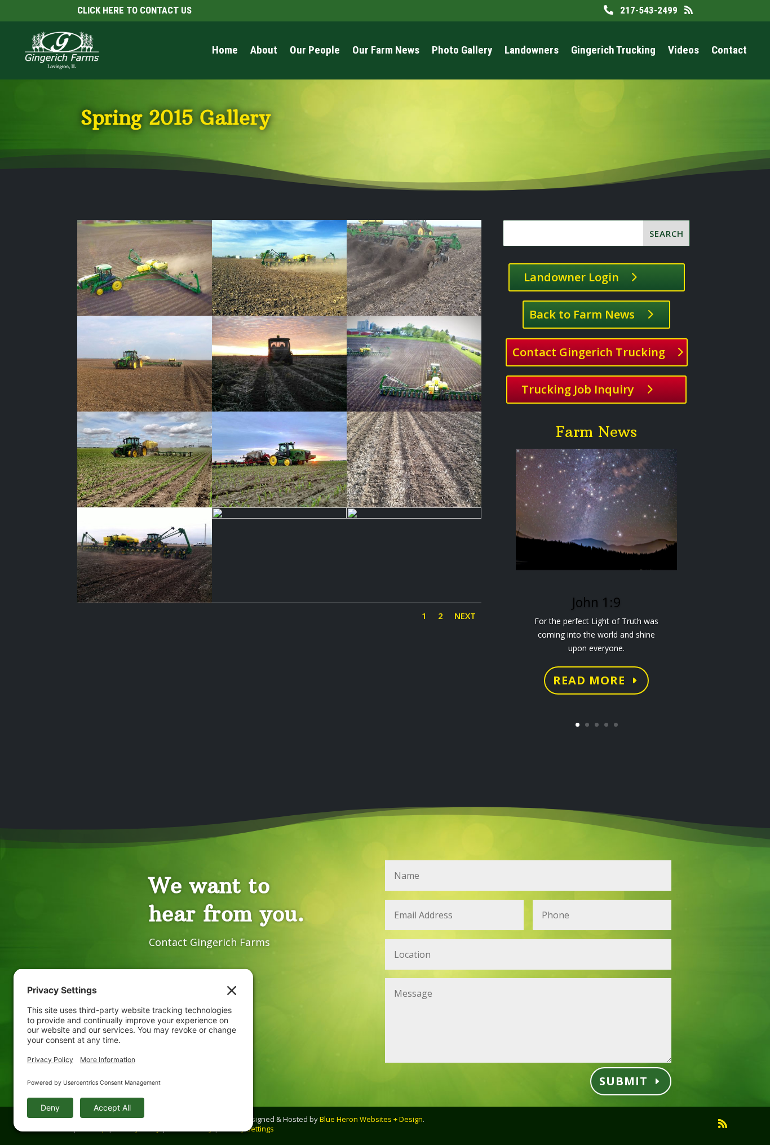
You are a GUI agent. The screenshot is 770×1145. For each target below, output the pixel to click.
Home (225, 49)
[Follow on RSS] (723, 1124)
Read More (589, 680)
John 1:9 (596, 602)
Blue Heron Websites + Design (371, 1119)
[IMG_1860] (414, 515)
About (263, 49)
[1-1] (144, 312)
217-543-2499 (645, 10)
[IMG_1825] (414, 504)
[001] (279, 312)
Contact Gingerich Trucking (588, 352)
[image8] (414, 408)
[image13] (279, 504)
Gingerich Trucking (613, 49)
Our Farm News (385, 49)
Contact (729, 49)
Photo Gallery (462, 49)
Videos (683, 49)
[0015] (144, 408)
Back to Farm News (582, 314)
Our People (315, 49)
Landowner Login (571, 277)
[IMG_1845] (144, 599)
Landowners (532, 49)
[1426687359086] (279, 408)
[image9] (144, 504)
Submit (623, 1081)
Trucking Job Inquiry (577, 389)
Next (465, 615)
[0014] (414, 312)
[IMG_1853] (279, 515)
